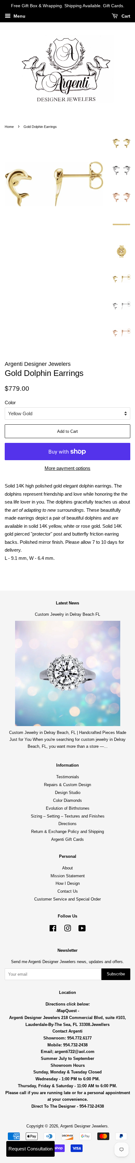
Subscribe (116, 974)
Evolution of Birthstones (67, 808)
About (67, 868)
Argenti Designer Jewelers (84, 1126)
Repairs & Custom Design (67, 784)
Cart (125, 16)
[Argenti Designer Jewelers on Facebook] (53, 929)
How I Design (68, 883)
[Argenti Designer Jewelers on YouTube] (82, 929)
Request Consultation (30, 1148)
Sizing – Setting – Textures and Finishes (68, 816)
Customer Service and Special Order (67, 899)
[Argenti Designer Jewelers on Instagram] (67, 929)
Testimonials (67, 776)
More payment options (67, 468)
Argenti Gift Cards (67, 839)
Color (10, 402)
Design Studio (67, 792)
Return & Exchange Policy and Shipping (67, 831)
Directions (67, 823)
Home (9, 127)
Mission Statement (68, 876)
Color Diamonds (67, 800)
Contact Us (67, 891)
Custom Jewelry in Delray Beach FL (67, 614)
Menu (18, 16)
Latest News (67, 603)
